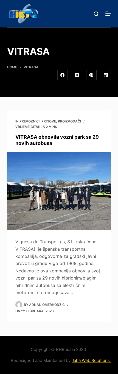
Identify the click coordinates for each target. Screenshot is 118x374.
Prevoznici (29, 121)
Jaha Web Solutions (91, 360)
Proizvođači (69, 121)
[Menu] (108, 13)
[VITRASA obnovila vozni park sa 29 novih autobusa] (59, 191)
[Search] (96, 14)
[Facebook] (62, 75)
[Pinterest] (91, 75)
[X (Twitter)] (77, 75)
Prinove (48, 121)
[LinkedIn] (106, 75)
